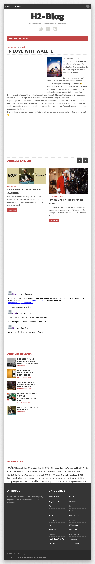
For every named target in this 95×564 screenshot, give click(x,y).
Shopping (12, 481)
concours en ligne (42, 471)
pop (36, 478)
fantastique (13, 474)
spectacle (20, 482)
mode (80, 474)
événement (80, 481)
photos (31, 478)
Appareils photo (22, 468)
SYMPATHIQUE (75, 534)
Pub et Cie (73, 529)
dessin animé (57, 471)
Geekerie (52, 515)
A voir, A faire (54, 497)
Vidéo (64, 481)
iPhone (63, 475)
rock (55, 478)
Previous (79, 160)
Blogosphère (54, 501)
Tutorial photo (74, 543)
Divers (71, 511)
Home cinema (74, 515)
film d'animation (27, 475)
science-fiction (76, 478)
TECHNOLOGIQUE (56, 539)
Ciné (23, 47)
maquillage (73, 475)
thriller (35, 481)
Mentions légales (42, 558)
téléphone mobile (54, 481)
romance (62, 478)
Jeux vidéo (53, 520)
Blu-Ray (57, 468)
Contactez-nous (25, 558)
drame (67, 471)
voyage (71, 481)
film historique (38, 475)
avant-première (36, 468)
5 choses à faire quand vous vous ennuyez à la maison (27, 361)
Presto (50, 80)
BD (53, 468)
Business (72, 501)
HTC (53, 475)
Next (85, 160)
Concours (26, 471)
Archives (11, 558)
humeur (57, 475)
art (29, 467)
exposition (76, 471)
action (12, 467)
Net (50, 525)
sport (26, 481)
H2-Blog (47, 16)
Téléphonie (73, 539)
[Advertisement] (25, 72)
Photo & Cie (53, 529)
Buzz (76, 467)
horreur (46, 474)
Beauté (71, 497)
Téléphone (43, 482)
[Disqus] (47, 257)
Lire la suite (12, 210)
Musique (11, 478)
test (30, 481)
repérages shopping (46, 478)
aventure (47, 467)
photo (25, 478)
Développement (55, 511)
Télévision (53, 543)
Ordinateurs (73, 525)
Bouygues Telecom (66, 468)
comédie (13, 470)
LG (67, 475)
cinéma (83, 467)
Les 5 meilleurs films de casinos (27, 408)
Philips (19, 478)
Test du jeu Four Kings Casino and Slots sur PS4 (26, 384)
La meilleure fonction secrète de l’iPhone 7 (26, 372)
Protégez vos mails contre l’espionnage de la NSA (27, 397)
